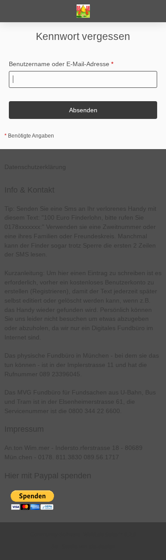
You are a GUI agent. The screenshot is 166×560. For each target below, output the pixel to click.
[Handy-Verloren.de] (83, 11)
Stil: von (83, 547)
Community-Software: (83, 535)
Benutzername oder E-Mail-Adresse (59, 63)
